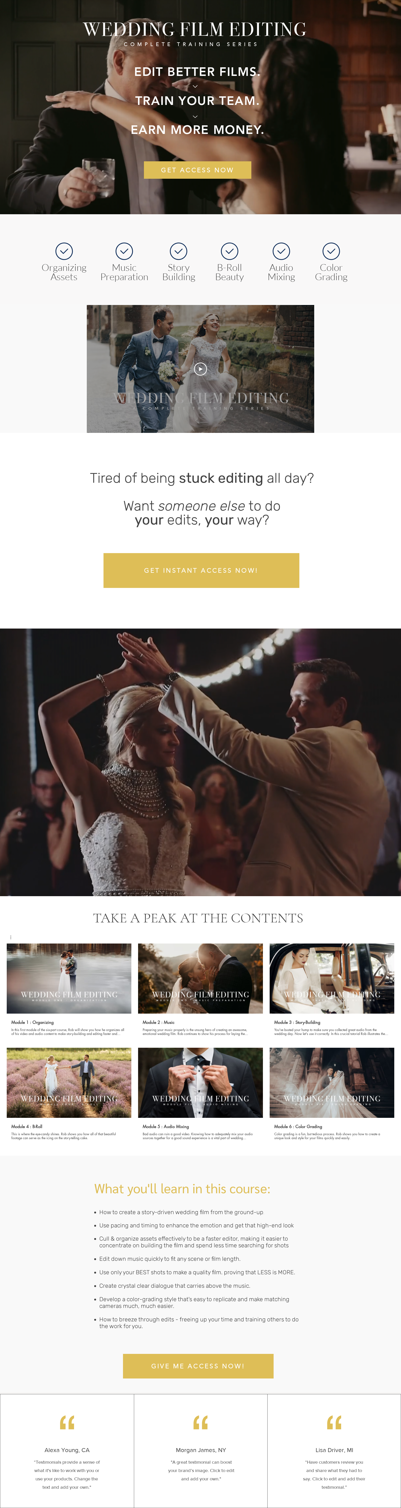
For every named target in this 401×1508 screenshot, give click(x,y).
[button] (13, 937)
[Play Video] (200, 369)
